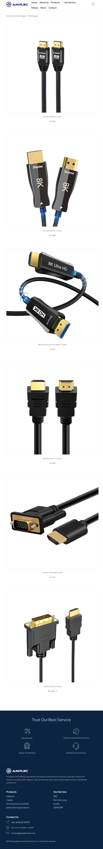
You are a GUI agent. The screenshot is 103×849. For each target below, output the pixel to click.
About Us (44, 2)
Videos (34, 7)
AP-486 (52, 121)
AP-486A (52, 235)
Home (34, 2)
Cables (9, 800)
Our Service (70, 2)
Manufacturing (60, 800)
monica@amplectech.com (23, 833)
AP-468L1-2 (52, 691)
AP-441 (52, 577)
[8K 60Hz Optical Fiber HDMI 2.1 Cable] (52, 294)
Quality (56, 803)
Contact (53, 7)
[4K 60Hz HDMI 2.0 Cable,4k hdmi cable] (52, 408)
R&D (55, 796)
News (43, 7)
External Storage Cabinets (18, 807)
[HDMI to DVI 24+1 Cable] (52, 636)
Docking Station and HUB (17, 803)
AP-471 (52, 349)
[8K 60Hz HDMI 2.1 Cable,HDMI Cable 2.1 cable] (52, 67)
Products (55, 2)
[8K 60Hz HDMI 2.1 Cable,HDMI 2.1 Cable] (52, 181)
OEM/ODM (58, 807)
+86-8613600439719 (20, 822)
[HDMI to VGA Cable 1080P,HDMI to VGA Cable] (52, 522)
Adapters (10, 796)
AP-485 (52, 463)
